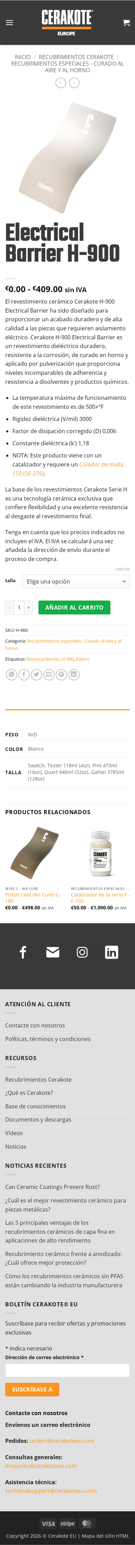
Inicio (22, 57)
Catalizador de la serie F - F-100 (100, 898)
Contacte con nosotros (35, 1025)
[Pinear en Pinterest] (61, 674)
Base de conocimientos (35, 1106)
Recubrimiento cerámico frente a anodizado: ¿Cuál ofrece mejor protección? (63, 1258)
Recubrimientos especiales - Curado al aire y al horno (67, 67)
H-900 (68, 659)
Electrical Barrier (43, 659)
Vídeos (14, 1133)
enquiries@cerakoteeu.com (41, 1466)
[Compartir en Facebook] (24, 674)
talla (10, 580)
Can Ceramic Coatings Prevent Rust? (52, 1187)
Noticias (15, 1146)
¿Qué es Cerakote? (29, 1093)
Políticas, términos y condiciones (48, 1039)
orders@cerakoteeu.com (62, 1441)
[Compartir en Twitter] (36, 674)
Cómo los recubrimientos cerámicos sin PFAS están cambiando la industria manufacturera (64, 1280)
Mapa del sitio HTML (105, 1535)
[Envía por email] (49, 674)
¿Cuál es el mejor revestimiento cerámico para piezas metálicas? (65, 1205)
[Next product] (60, 82)
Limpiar (122, 569)
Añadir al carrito (74, 607)
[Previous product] (74, 82)
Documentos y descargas (38, 1119)
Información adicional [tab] (35, 716)
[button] (9, 22)
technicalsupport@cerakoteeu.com (51, 1491)
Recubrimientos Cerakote (76, 57)
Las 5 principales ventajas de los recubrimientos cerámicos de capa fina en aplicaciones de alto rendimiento (60, 1231)
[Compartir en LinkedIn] (74, 674)
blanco (83, 659)
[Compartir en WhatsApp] (11, 674)
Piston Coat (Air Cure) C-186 (33, 898)
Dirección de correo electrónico (44, 1357)
